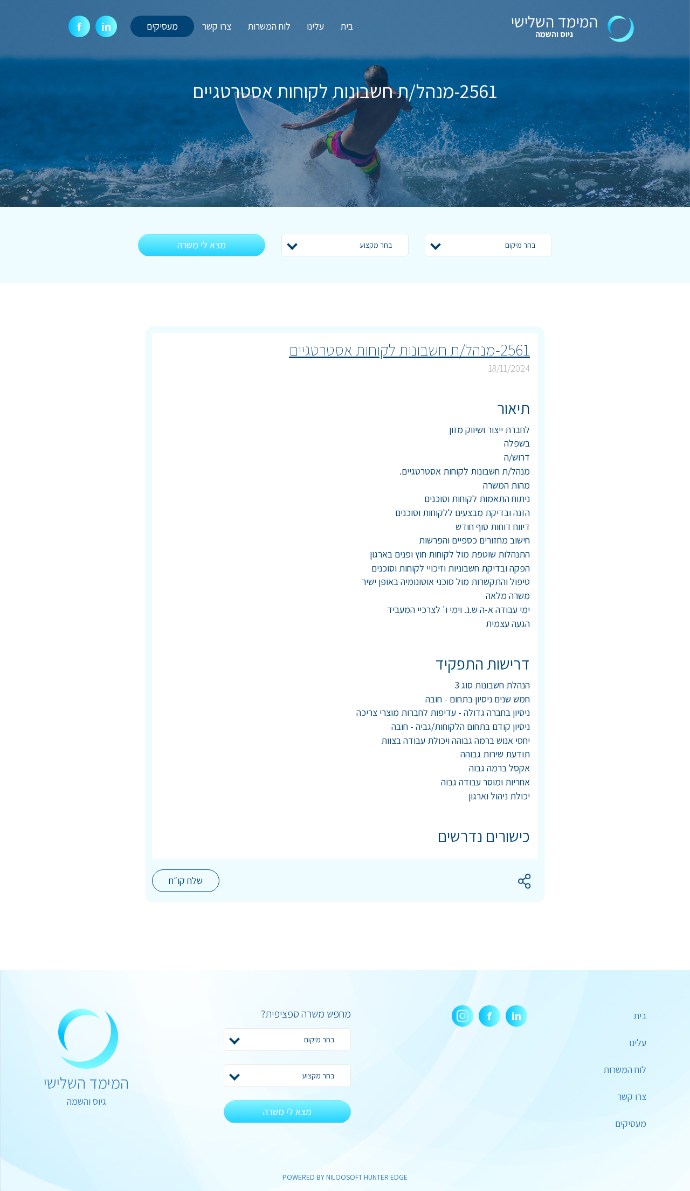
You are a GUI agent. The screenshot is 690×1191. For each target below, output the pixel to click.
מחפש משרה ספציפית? (306, 1014)
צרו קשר (216, 26)
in (106, 26)
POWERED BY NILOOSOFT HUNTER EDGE (345, 1177)
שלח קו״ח (186, 880)
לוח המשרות (269, 26)
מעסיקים (162, 26)
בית (346, 26)
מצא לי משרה (201, 245)
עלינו (315, 26)
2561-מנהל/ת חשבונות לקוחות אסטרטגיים (409, 349)
